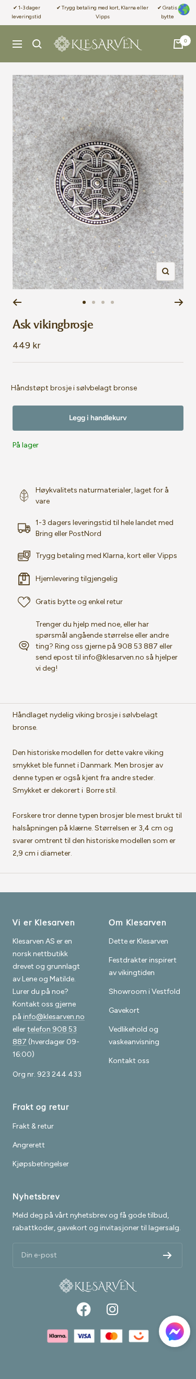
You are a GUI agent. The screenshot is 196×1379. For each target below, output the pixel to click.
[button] (174, 1333)
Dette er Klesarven (138, 941)
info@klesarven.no (54, 1016)
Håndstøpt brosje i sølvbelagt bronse (74, 388)
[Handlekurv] (178, 44)
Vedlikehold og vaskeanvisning (134, 1035)
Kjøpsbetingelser (41, 1163)
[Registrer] (167, 1255)
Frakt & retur (33, 1126)
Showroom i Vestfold (144, 991)
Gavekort (124, 1010)
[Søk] (37, 44)
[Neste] (179, 302)
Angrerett (29, 1145)
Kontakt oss (129, 1060)
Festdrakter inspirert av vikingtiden (143, 966)
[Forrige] (17, 302)
